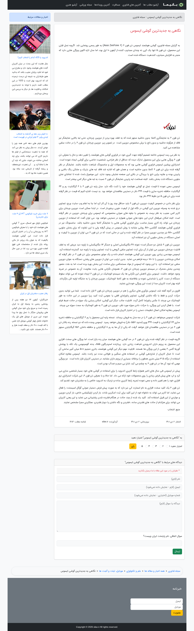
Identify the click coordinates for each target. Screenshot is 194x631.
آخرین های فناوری (131, 5)
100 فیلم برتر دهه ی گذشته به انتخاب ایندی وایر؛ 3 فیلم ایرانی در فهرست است (30, 135)
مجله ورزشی (86, 5)
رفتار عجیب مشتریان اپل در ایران (34, 293)
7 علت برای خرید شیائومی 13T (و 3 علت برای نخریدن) (30, 215)
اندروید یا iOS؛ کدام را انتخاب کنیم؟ (33, 57)
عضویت (177, 613)
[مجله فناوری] (173, 4)
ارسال (177, 551)
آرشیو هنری (71, 5)
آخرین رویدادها (102, 5)
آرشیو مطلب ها (151, 5)
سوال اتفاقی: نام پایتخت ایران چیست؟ (162, 536)
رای (132, 446)
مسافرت (116, 5)
